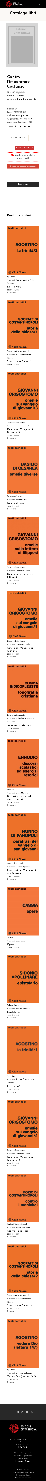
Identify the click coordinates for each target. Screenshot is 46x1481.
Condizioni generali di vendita (23, 1472)
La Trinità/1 (14, 1086)
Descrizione (23, 184)
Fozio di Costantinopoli (17, 1224)
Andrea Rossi (21, 500)
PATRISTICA (25, 119)
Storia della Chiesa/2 (19, 1305)
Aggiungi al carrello (24, 148)
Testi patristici (23, 115)
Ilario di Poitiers (15, 96)
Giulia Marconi (22, 793)
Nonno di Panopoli (15, 863)
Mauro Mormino (23, 1227)
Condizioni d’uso (23, 1475)
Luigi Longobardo (26, 99)
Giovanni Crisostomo (16, 423)
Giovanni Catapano (24, 1373)
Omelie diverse (15, 503)
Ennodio (10, 790)
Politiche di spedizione (23, 1455)
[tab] (23, 184)
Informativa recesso (23, 1477)
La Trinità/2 (14, 287)
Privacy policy (23, 1466)
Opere (10, 944)
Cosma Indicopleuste (16, 715)
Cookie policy (23, 1469)
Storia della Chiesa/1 (19, 361)
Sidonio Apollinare (15, 1005)
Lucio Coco (20, 941)
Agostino (11, 277)
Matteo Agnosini (23, 867)
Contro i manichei (17, 1231)
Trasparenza (23, 1458)
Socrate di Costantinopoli (18, 351)
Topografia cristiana (19, 725)
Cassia (10, 938)
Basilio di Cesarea (14, 496)
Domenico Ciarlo (23, 426)
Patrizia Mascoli (22, 1009)
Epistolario (13, 1012)
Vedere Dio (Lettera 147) (21, 1376)
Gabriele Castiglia (23, 718)
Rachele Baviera (22, 280)
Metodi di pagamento (23, 1453)
